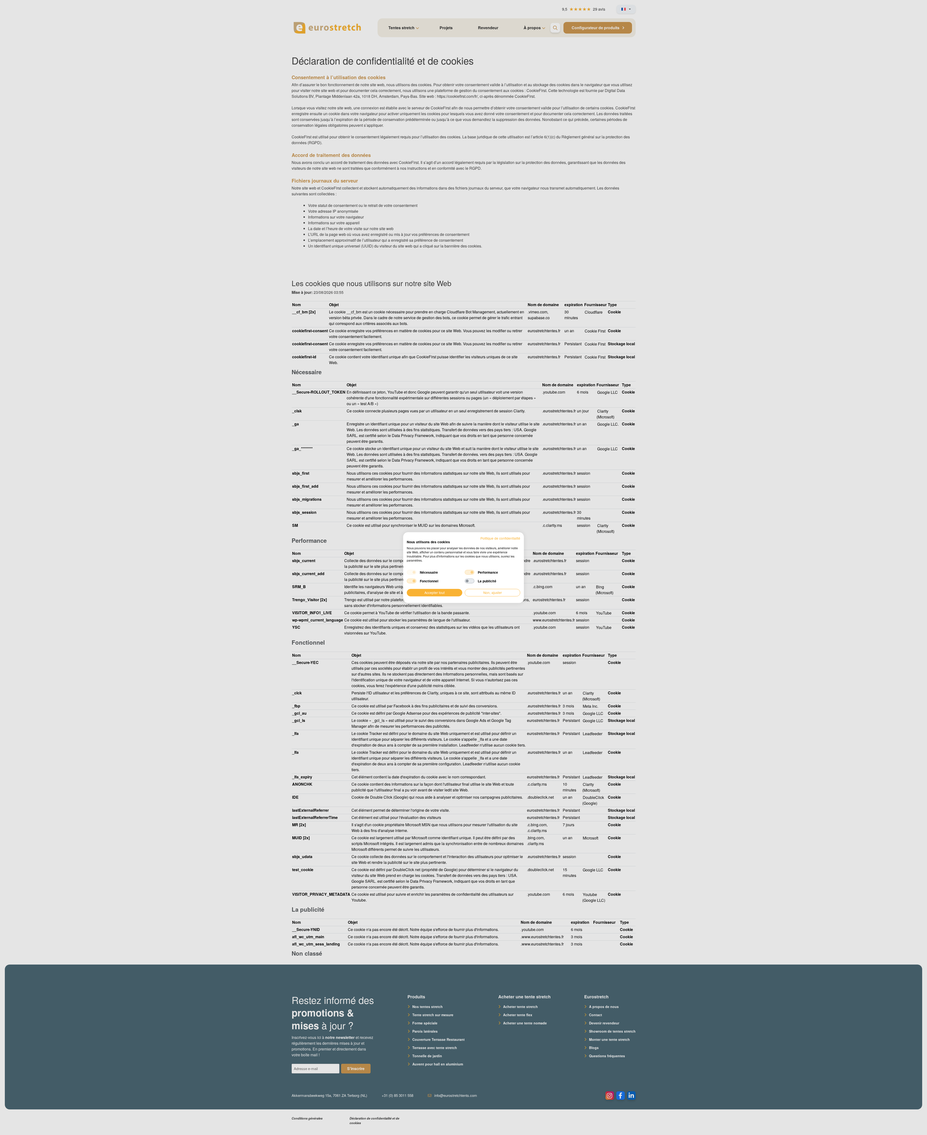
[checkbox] (411, 572)
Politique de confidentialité (500, 538)
